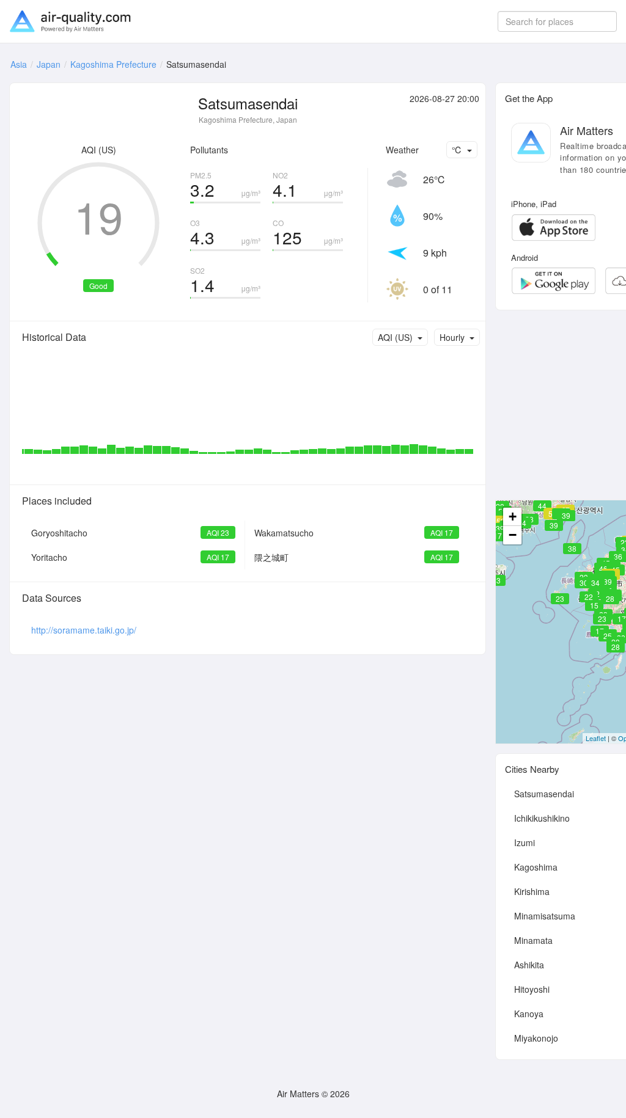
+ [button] (513, 516)
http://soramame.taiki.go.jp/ (83, 630)
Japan (49, 64)
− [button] (513, 535)
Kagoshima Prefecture (113, 64)
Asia (18, 64)
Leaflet (596, 738)
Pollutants (209, 150)
